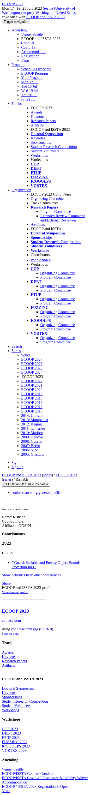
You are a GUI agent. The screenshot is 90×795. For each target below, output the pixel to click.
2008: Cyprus (31, 441)
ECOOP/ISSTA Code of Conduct (27, 773)
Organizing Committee (48, 199)
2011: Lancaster (33, 428)
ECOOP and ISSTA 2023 (45, 17)
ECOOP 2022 (31, 381)
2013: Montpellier (34, 420)
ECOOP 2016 (31, 407)
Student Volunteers (45, 151)
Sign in (17, 462)
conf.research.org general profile (36, 492)
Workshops (39, 155)
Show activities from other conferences (31, 575)
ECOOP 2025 (31, 368)
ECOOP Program (34, 73)
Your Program (31, 78)
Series (25, 355)
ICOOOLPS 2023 (16, 746)
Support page (10, 633)
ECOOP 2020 (31, 390)
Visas (25, 60)
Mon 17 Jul (29, 82)
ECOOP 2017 (31, 402)
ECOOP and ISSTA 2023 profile (26, 484)
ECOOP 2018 (31, 398)
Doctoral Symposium (47, 134)
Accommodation (33, 52)
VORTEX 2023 (14, 750)
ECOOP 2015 (31, 411)
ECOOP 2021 (31, 385)
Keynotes (38, 116)
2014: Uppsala (32, 415)
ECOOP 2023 (66, 475)
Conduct (27, 43)
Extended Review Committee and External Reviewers (62, 218)
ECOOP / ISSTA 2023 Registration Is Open (35, 786)
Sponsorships (41, 142)
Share (6, 583)
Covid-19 (28, 47)
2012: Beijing (31, 424)
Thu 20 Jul (29, 95)
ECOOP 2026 (31, 364)
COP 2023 (10, 729)
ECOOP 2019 (31, 394)
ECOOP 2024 (31, 372)
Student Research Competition (54, 147)
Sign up (17, 467)
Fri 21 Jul (28, 99)
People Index (41, 260)
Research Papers (43, 121)
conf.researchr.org (24, 629)
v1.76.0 (46, 629)
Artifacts (37, 125)
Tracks (17, 104)
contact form (11, 620)
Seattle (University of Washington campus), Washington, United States (39, 10)
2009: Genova (32, 437)
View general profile (15, 592)
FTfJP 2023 (11, 737)
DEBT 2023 (11, 733)
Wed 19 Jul (29, 91)
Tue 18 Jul (29, 86)
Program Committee (55, 211)
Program (18, 65)
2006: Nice (29, 450)
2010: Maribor (32, 433)
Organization (21, 190)
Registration (30, 56)
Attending (19, 30)
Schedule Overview (36, 69)
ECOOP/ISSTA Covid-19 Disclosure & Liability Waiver (45, 778)
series (47, 475)
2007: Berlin (30, 446)
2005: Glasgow (32, 454)
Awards (36, 112)
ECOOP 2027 (31, 359)
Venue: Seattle (32, 34)
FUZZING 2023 (14, 742)
